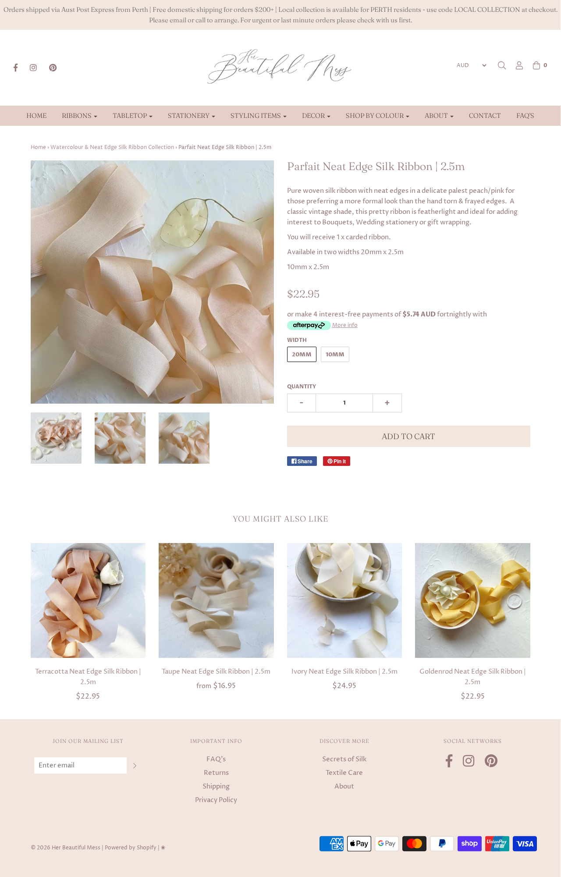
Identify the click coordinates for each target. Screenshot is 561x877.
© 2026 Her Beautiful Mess (65, 848)
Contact (485, 115)
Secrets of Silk (344, 759)
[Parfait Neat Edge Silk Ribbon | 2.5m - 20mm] (184, 437)
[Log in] (515, 65)
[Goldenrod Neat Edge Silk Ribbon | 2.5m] (472, 600)
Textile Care (344, 773)
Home (36, 115)
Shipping (216, 786)
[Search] (502, 65)
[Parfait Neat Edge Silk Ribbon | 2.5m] (120, 437)
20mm (302, 355)
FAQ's (525, 115)
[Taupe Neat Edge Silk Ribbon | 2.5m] (216, 600)
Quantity (301, 386)
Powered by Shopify (130, 848)
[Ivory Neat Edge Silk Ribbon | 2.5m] (344, 600)
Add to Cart (408, 436)
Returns (216, 773)
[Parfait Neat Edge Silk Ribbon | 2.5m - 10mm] (56, 437)
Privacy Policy (216, 800)
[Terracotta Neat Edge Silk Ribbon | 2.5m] (88, 600)
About (344, 786)
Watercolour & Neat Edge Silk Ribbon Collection (112, 147)
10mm (335, 355)
